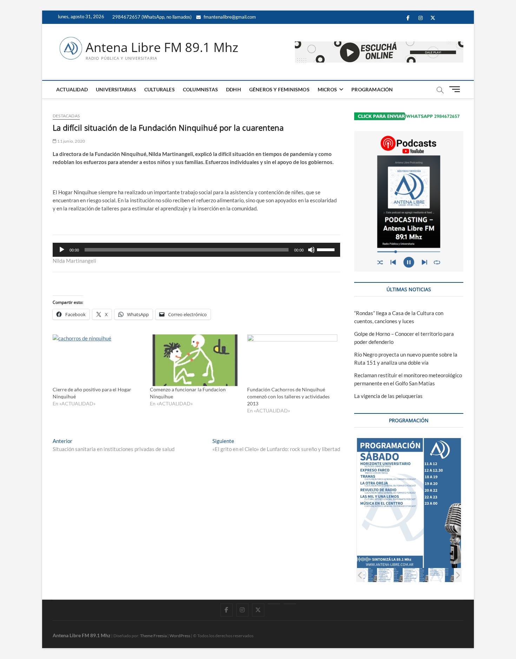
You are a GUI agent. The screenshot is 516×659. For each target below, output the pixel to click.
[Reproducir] (61, 249)
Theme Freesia (153, 635)
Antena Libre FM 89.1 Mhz (162, 47)
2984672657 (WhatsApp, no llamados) (151, 17)
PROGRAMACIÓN (372, 89)
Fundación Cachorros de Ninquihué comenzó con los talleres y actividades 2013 (288, 396)
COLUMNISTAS (200, 89)
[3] (364, 575)
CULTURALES (159, 89)
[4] (390, 575)
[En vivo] (290, 603)
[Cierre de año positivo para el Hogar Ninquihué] (98, 360)
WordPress (180, 635)
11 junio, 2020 (71, 141)
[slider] (327, 249)
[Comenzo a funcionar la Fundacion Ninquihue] (195, 360)
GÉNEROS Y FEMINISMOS (279, 89)
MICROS (327, 89)
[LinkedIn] (274, 603)
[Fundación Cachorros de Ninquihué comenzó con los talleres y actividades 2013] (292, 360)
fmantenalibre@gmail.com (229, 17)
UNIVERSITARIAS (116, 89)
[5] (415, 575)
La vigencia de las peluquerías (388, 396)
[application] (196, 250)
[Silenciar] (311, 249)
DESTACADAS (66, 115)
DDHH (233, 89)
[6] (441, 575)
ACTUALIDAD (72, 89)
